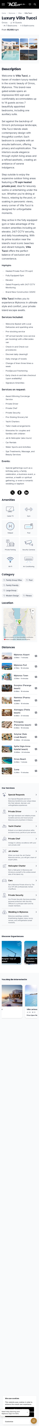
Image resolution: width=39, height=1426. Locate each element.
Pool (30, 580)
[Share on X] (12, 492)
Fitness (29, 596)
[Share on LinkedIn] (26, 492)
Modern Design (12, 596)
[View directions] (36, 656)
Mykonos (12, 13)
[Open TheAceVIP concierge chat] (34, 1421)
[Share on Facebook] (19, 492)
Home (4, 13)
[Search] (34, 4)
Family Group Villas (14, 580)
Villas (20, 13)
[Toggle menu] (3, 4)
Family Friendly (12, 585)
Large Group (11, 590)
